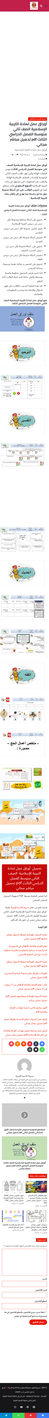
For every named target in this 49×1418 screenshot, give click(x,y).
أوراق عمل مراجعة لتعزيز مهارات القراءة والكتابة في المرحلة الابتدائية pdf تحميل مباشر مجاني (25, 1032)
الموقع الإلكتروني (41, 1301)
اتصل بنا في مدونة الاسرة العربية (24, 1400)
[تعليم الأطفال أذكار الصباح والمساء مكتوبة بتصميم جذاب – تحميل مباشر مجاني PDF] (36, 1187)
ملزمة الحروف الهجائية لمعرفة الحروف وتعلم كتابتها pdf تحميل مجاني (27, 936)
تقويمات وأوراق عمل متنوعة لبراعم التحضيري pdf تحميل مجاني (26, 975)
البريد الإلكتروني (41, 1290)
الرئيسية (43, 1396)
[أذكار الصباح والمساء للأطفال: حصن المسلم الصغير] (13, 1216)
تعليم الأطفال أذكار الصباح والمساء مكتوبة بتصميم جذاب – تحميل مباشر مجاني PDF (36, 1199)
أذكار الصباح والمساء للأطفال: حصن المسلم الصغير (13, 1226)
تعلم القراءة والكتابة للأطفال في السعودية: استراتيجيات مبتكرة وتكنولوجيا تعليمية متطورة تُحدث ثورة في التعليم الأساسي (25, 950)
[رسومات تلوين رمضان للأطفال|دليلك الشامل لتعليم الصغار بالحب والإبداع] (36, 1216)
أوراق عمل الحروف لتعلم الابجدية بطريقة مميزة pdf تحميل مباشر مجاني (25, 1021)
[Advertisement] (24, 38)
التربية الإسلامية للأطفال (38, 119)
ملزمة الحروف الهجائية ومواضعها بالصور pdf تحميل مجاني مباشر (26, 998)
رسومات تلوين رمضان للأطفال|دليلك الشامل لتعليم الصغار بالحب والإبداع (36, 1227)
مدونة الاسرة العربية (39, 154)
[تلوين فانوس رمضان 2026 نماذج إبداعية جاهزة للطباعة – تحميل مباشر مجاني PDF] (13, 1187)
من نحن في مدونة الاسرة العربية (14, 1396)
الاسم (45, 1279)
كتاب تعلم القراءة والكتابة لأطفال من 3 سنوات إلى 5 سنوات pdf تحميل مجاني (25, 986)
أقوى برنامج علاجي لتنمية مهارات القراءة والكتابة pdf (28, 1009)
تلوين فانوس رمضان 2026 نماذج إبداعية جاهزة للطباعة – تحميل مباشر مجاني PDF (13, 1198)
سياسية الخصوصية (33, 1396)
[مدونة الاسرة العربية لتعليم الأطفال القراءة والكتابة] (34, 6)
